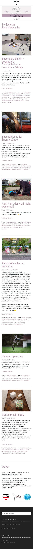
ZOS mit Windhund (24, 169)
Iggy (19, 94)
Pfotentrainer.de (14, 99)
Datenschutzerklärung (8, 542)
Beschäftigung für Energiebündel (12, 138)
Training (21, 99)
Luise (19, 97)
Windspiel (10, 100)
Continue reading (8, 88)
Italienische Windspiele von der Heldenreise (16, 96)
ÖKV (11, 474)
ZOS (23, 100)
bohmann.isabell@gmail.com (11, 486)
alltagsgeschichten (11, 92)
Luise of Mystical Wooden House (13, 167)
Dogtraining (8, 94)
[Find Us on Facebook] (18, 1)
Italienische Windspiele (17, 95)
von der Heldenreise (20, 322)
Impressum (5, 540)
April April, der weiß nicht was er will (16, 205)
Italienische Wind (11, 377)
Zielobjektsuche (18, 100)
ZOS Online (9, 102)
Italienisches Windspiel (22, 377)
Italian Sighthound (6, 95)
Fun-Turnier (15, 94)
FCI (14, 474)
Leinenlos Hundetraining (24, 166)
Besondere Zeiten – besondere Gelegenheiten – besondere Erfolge (13, 63)
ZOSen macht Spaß (13, 414)
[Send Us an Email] (14, 1)
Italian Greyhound (25, 94)
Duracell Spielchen (12, 356)
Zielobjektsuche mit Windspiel (13, 265)
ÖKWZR (6, 474)
